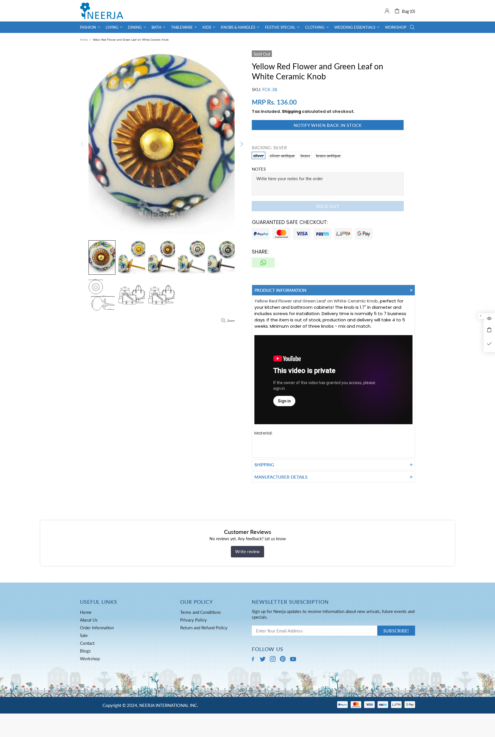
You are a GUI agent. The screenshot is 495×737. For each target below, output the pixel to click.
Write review (247, 551)
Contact (87, 643)
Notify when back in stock (328, 125)
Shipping (291, 111)
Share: (260, 251)
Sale (84, 635)
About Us (89, 619)
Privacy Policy (193, 619)
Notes (259, 169)
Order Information (97, 627)
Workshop (90, 658)
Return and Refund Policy (203, 627)
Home (84, 39)
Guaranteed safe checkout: (290, 222)
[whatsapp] (263, 263)
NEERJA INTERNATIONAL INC (101, 10)
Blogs (85, 650)
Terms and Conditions (200, 612)
